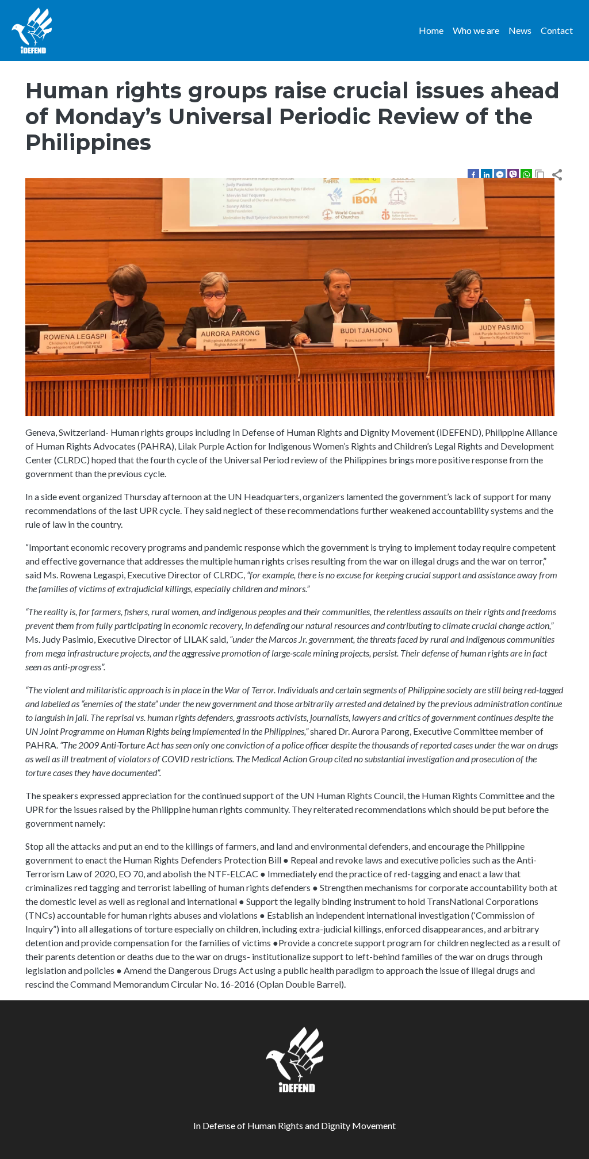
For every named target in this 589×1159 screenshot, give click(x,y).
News (519, 30)
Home (431, 30)
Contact (557, 30)
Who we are (476, 30)
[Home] (32, 30)
